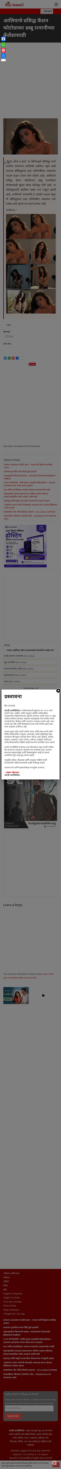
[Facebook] (3, 39)
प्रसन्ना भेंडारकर (12, 772)
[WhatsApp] (3, 44)
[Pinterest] (3, 50)
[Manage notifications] (54, 1462)
